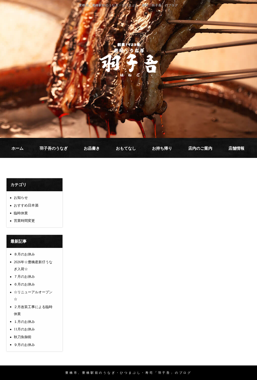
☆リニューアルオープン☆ (33, 295)
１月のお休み (24, 322)
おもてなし (126, 148)
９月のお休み (24, 345)
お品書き (92, 148)
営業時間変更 (24, 221)
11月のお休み (24, 329)
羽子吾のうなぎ (54, 148)
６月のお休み (24, 284)
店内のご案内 (200, 148)
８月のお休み (24, 254)
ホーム (18, 148)
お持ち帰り (162, 148)
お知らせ (21, 198)
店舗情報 (236, 148)
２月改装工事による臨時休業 (33, 310)
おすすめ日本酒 (26, 205)
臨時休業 (21, 213)
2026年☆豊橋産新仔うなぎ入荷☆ (33, 265)
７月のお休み (24, 276)
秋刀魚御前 (22, 337)
